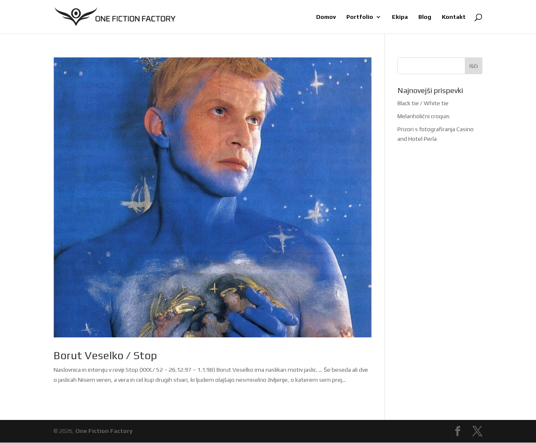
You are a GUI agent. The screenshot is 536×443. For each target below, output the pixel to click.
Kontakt (454, 17)
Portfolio (359, 17)
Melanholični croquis (423, 116)
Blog (424, 17)
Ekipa (400, 17)
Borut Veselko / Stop (105, 355)
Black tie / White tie (422, 103)
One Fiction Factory (103, 430)
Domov (326, 17)
